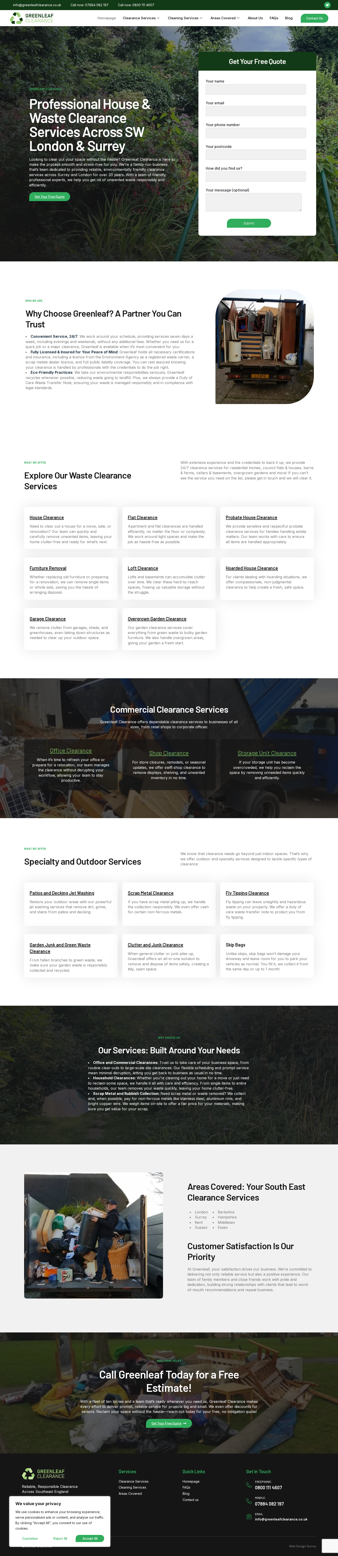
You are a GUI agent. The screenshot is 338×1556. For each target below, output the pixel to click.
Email (259, 1514)
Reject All (60, 1538)
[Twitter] (327, 5)
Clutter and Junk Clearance (155, 944)
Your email (215, 102)
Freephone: (263, 1482)
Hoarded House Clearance (252, 568)
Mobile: (260, 1498)
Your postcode (219, 146)
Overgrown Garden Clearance (157, 618)
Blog (289, 18)
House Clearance (47, 517)
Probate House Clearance (251, 517)
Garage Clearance (48, 618)
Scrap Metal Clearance (151, 893)
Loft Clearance (143, 568)
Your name (215, 80)
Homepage (106, 18)
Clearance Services (139, 18)
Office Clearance (71, 750)
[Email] (249, 1516)
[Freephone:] (249, 1485)
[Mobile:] (249, 1501)
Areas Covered (223, 18)
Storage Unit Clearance (267, 752)
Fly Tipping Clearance (247, 893)
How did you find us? (224, 168)
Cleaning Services (183, 18)
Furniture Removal (48, 568)
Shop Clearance (169, 752)
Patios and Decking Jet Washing (62, 893)
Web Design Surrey (302, 1546)
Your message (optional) (227, 189)
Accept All (90, 1538)
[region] (59, 1521)
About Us (255, 18)
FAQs (274, 18)
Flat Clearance (143, 517)
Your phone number (223, 124)
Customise (30, 1538)
